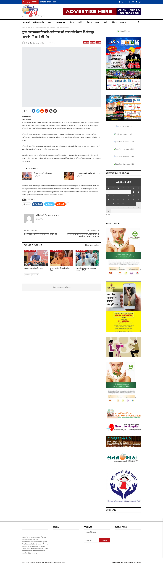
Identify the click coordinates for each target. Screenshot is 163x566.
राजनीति (79, 22)
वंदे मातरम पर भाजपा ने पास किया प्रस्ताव (43, 173)
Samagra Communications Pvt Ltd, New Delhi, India (49, 562)
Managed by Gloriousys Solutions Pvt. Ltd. (126, 562)
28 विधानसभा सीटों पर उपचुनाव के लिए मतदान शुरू (40, 234)
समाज (97, 22)
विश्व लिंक (99, 42)
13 (123, 200)
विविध (113, 22)
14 (128, 200)
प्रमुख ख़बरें (26, 22)
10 (108, 200)
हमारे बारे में (43, 2)
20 (123, 203)
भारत (49, 22)
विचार (88, 22)
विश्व (71, 22)
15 (133, 200)
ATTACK (30, 200)
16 (138, 200)
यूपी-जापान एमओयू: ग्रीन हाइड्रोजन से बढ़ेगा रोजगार (88, 173)
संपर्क (54, 2)
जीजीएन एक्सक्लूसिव (38, 22)
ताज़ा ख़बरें (92, 42)
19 (118, 203)
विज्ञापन (49, 2)
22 (133, 203)
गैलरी (105, 22)
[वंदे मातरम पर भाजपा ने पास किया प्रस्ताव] (27, 176)
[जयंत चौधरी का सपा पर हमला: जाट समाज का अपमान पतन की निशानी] (87, 258)
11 (113, 200)
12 (118, 200)
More (122, 22)
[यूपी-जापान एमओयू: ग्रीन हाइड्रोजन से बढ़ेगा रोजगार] (69, 176)
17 (108, 203)
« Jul (108, 214)
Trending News (30, 250)
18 (113, 203)
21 (128, 203)
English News (61, 22)
